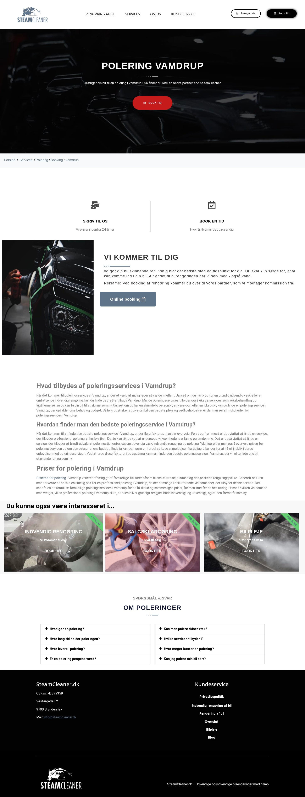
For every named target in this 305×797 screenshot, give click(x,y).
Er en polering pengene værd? (73, 693)
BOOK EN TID (212, 221)
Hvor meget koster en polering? (189, 685)
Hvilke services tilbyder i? (184, 675)
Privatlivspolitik (211, 733)
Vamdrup (72, 160)
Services (132, 14)
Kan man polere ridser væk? (185, 629)
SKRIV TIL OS (95, 221)
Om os (155, 14)
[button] (95, 629)
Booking (57, 160)
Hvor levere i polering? (67, 683)
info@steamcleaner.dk (60, 754)
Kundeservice (183, 14)
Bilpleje (211, 766)
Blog (211, 774)
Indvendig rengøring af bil (212, 742)
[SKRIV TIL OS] (95, 205)
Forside (9, 160)
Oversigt (211, 758)
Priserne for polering (51, 478)
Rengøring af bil (100, 14)
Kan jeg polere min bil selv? (185, 695)
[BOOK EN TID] (212, 205)
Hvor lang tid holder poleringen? (75, 673)
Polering (42, 160)
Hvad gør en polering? (67, 629)
